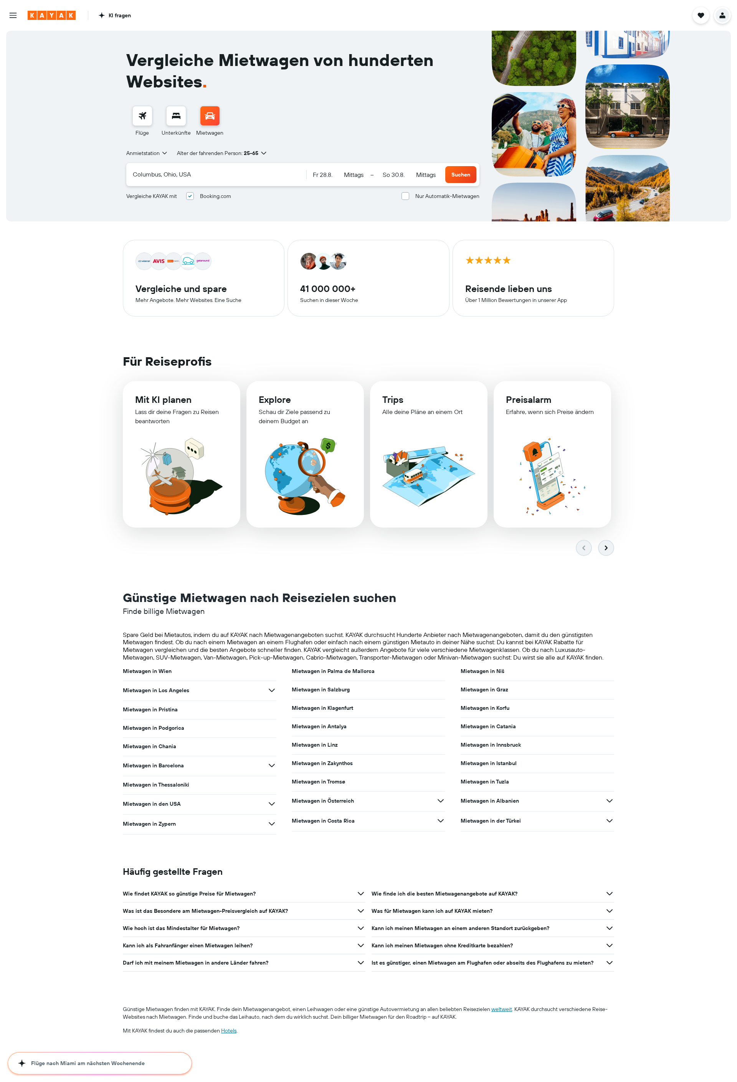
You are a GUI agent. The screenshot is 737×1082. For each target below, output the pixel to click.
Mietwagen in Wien (147, 671)
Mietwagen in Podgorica (153, 727)
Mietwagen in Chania (149, 746)
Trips (392, 399)
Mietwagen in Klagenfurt (322, 707)
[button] (13, 15)
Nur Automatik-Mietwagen (447, 196)
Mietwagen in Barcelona (153, 765)
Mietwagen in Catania (488, 726)
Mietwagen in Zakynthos (322, 763)
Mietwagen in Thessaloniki (156, 784)
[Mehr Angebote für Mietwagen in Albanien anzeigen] (609, 800)
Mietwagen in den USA (152, 803)
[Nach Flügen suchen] (142, 116)
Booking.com (215, 196)
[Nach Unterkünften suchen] (176, 116)
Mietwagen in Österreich (323, 800)
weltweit (501, 1009)
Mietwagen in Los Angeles (156, 690)
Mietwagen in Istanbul (489, 763)
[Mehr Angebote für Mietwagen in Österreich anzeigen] (440, 800)
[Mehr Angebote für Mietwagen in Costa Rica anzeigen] (440, 820)
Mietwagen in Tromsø (318, 781)
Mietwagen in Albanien (490, 800)
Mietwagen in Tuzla (485, 781)
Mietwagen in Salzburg (321, 689)
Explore (275, 399)
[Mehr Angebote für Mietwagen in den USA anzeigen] (271, 803)
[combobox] (147, 153)
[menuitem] (142, 121)
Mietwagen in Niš (482, 671)
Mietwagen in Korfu (485, 707)
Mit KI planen (163, 399)
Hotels (228, 1030)
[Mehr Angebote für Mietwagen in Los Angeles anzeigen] (271, 690)
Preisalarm (529, 399)
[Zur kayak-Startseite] (52, 15)
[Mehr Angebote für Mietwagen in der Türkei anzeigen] (609, 820)
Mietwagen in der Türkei (491, 820)
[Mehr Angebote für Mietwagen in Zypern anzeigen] (271, 823)
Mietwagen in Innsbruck (491, 744)
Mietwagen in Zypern (149, 823)
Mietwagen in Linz (315, 744)
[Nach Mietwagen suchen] (210, 116)
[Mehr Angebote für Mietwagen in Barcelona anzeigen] (271, 765)
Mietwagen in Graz (484, 689)
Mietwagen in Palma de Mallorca (333, 671)
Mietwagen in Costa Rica (323, 820)
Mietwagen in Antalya (319, 726)
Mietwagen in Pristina (150, 709)
